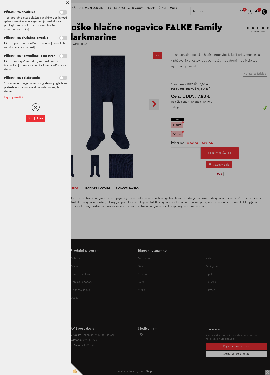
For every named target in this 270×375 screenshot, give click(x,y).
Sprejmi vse (35, 118)
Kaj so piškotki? (13, 97)
